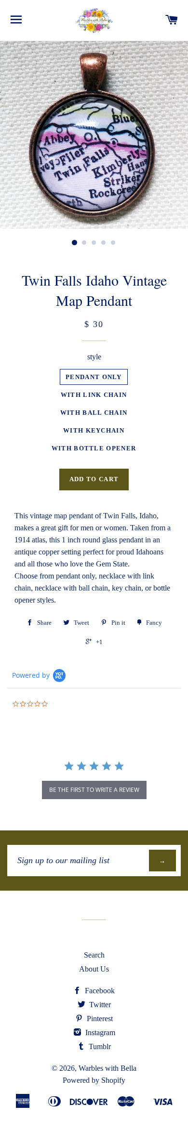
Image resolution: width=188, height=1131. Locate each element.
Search (94, 955)
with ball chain (94, 412)
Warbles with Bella (107, 1068)
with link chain (94, 394)
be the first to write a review (94, 790)
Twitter (99, 1004)
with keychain (93, 430)
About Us (94, 969)
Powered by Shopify (94, 1080)
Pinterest (99, 1018)
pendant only (94, 377)
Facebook (99, 990)
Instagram (99, 1032)
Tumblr (99, 1046)
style (94, 357)
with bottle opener (94, 448)
